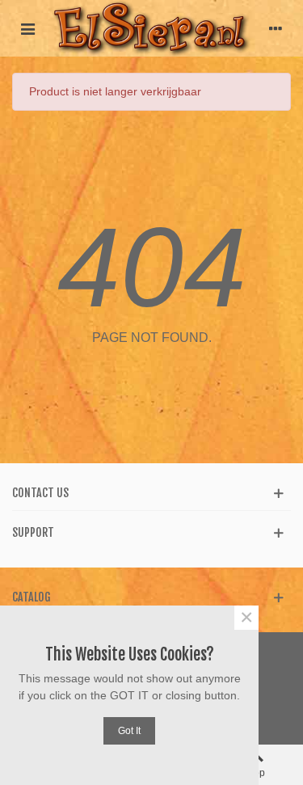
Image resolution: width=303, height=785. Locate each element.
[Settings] (275, 28)
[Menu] (27, 28)
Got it (129, 730)
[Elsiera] (151, 28)
